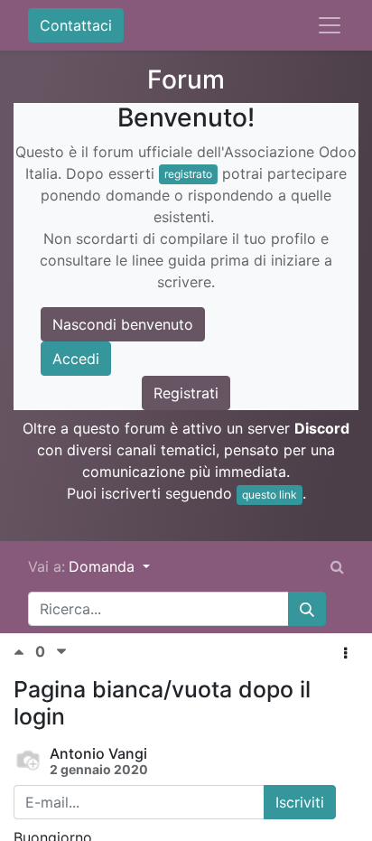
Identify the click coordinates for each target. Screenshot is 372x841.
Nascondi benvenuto (122, 324)
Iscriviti (299, 802)
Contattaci (76, 25)
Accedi (75, 359)
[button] (345, 653)
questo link (269, 494)
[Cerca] (307, 609)
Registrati (186, 393)
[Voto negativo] (61, 651)
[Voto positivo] (24, 651)
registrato (188, 174)
